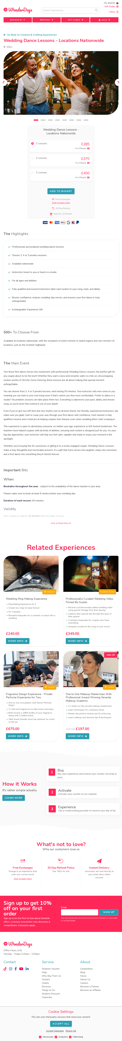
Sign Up (109, 912)
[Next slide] (118, 82)
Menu (112, 11)
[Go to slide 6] (71, 120)
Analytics (63, 1036)
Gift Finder (109, 6)
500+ (9, 47)
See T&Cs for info (61, 871)
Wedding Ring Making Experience (26, 599)
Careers (84, 983)
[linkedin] (27, 969)
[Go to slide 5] (64, 120)
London (51, 687)
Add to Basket (61, 191)
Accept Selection (55, 1031)
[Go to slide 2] (43, 120)
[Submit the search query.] (96, 10)
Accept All (61, 1023)
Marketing (78, 1036)
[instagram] (10, 969)
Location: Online (107, 592)
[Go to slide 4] (57, 120)
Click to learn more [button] (61, 202)
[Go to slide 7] (78, 120)
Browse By (16, 20)
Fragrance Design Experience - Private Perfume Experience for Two (29, 695)
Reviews (46, 986)
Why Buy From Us (51, 976)
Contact (46, 979)
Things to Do (48, 990)
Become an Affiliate (90, 990)
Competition (86, 968)
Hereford (50, 592)
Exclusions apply (26, 925)
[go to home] (18, 10)
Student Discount (51, 993)
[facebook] (16, 969)
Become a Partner (89, 986)
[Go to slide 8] (86, 120)
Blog (82, 972)
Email (64, 907)
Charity (45, 983)
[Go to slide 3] (50, 120)
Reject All (71, 1031)
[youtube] (21, 969)
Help (44, 972)
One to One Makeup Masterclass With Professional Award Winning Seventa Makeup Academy (89, 697)
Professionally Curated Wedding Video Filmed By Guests (89, 600)
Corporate (47, 997)
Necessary (48, 1036)
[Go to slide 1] (36, 120)
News (83, 976)
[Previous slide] (3, 82)
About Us (85, 979)
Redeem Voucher (51, 968)
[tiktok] (5, 969)
